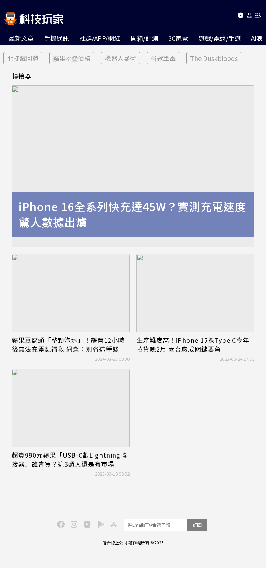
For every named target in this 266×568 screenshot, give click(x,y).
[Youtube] (240, 16)
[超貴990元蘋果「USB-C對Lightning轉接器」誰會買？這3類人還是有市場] (71, 408)
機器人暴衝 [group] (120, 58)
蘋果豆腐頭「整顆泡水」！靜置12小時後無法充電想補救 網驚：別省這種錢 (68, 344)
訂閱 (197, 525)
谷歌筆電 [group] (163, 58)
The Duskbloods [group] (214, 58)
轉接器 (22, 75)
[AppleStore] (112, 524)
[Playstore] (99, 524)
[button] (249, 16)
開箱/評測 (144, 38)
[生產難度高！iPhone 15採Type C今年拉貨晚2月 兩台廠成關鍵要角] (195, 293)
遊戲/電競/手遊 (219, 38)
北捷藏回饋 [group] (22, 58)
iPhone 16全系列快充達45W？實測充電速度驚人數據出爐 (132, 214)
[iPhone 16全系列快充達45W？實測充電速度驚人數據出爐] (133, 166)
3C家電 (178, 38)
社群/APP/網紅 (99, 38)
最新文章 (21, 38)
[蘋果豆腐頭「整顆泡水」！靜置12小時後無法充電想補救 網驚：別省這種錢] (71, 293)
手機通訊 (56, 38)
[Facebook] (60, 524)
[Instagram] (73, 524)
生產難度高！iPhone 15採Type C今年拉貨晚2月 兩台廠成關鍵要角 (192, 344)
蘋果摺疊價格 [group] (71, 58)
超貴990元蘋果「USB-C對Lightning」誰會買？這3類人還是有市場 (69, 459)
